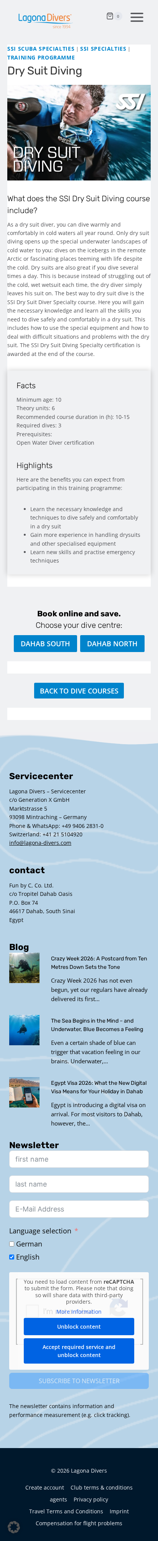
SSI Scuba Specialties (40, 48)
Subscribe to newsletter (79, 1381)
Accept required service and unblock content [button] (79, 1351)
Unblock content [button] (79, 1326)
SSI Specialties (103, 48)
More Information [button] (79, 1311)
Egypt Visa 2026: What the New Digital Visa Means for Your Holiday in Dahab (98, 1087)
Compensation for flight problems (79, 1523)
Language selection (40, 1230)
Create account (44, 1487)
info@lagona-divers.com (40, 842)
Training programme (41, 57)
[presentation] (24, 968)
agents (58, 1499)
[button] (14, 1527)
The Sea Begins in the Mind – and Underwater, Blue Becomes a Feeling (97, 1025)
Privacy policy (91, 1499)
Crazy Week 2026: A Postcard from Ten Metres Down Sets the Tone (99, 962)
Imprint (119, 1511)
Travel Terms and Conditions (66, 1511)
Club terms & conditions (102, 1487)
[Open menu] (135, 16)
